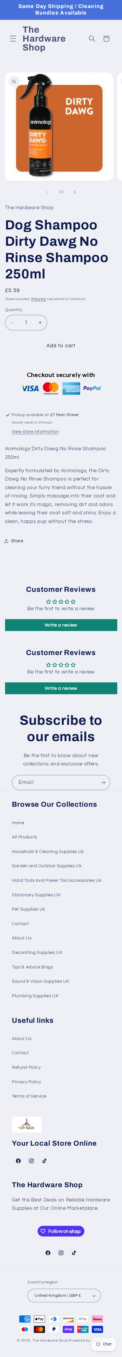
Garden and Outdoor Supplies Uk (47, 865)
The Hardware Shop (50, 1340)
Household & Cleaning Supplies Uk (48, 851)
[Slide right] (74, 192)
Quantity (14, 309)
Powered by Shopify (87, 1340)
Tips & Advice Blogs (32, 967)
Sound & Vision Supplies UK (41, 981)
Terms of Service (29, 1096)
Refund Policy (26, 1067)
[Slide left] (47, 192)
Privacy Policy (26, 1081)
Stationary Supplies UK (36, 894)
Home (18, 822)
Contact (20, 923)
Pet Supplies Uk (28, 909)
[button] (13, 38)
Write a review (61, 625)
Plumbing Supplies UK (35, 995)
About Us (21, 938)
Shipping (38, 299)
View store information (35, 431)
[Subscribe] (103, 782)
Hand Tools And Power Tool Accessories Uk (57, 880)
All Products (24, 837)
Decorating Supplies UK (37, 952)
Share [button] (17, 540)
